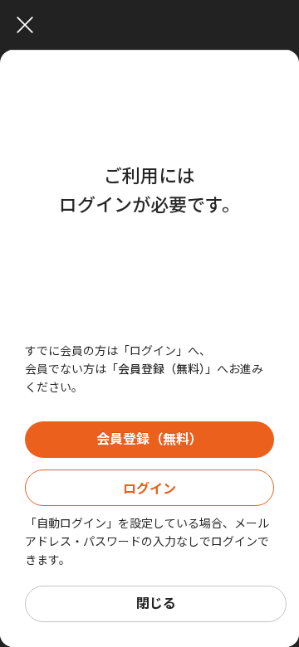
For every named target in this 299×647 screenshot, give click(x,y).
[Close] (153, 24)
